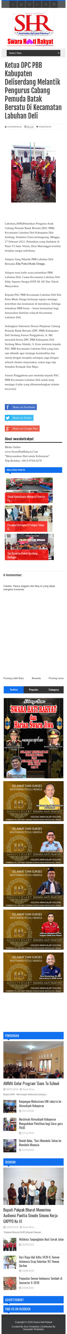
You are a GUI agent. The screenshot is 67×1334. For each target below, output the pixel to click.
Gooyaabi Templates (33, 1329)
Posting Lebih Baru (13, 678)
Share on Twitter (22, 417)
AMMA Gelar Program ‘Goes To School (31, 1083)
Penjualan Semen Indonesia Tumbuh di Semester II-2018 (40, 1280)
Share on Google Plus (25, 428)
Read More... (29, 1089)
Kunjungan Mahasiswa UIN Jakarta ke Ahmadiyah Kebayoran (40, 1103)
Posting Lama (56, 678)
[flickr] (37, 4)
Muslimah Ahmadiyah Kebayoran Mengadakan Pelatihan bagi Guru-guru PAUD (41, 1123)
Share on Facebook (24, 407)
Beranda (36, 678)
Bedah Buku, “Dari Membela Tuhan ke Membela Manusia (40, 1142)
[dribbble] (46, 4)
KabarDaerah (45, 126)
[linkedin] (54, 4)
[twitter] (21, 4)
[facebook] (13, 4)
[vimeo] (29, 4)
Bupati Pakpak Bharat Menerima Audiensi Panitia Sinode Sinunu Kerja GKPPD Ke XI (30, 1215)
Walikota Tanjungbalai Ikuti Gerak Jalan (41, 1239)
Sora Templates (31, 1326)
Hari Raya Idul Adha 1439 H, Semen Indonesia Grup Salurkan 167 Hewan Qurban (39, 1261)
